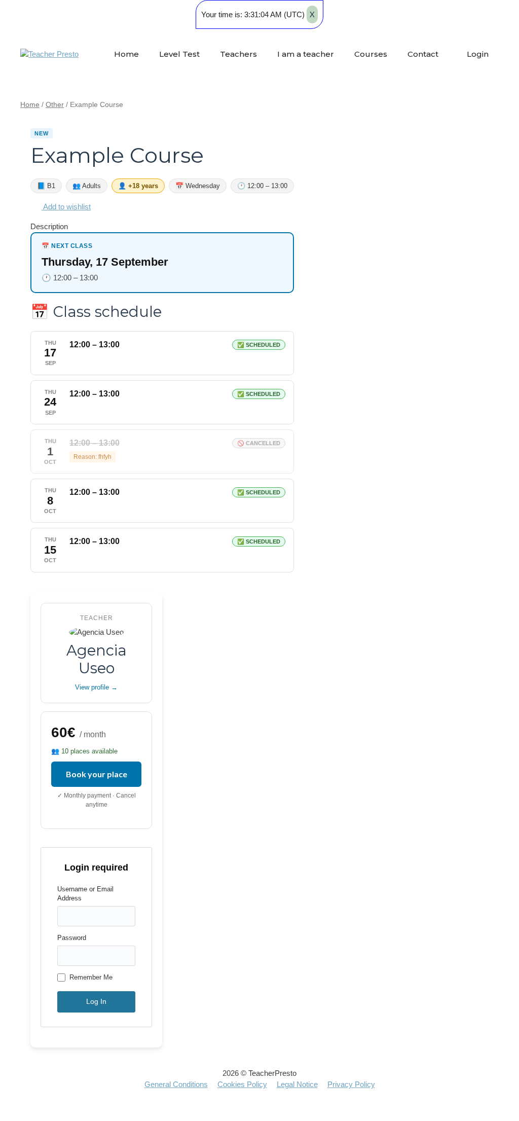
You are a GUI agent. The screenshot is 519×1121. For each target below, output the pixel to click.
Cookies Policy (242, 1084)
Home (126, 54)
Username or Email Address (85, 893)
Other (55, 105)
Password (71, 938)
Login (477, 54)
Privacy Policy (351, 1084)
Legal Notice (297, 1084)
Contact (422, 54)
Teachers (238, 54)
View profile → (96, 687)
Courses (370, 54)
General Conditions (176, 1084)
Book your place (96, 774)
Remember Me (91, 977)
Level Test (179, 54)
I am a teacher (305, 54)
